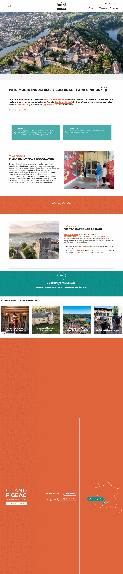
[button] (110, 4)
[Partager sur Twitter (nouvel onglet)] (15, 110)
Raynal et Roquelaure (54, 99)
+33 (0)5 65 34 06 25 (67, 499)
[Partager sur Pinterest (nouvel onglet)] (20, 110)
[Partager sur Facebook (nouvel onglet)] (10, 110)
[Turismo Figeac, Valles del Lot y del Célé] (61, 7)
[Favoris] (105, 4)
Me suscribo (70, 494)
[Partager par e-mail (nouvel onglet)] (25, 110)
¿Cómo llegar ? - (95, 499)
